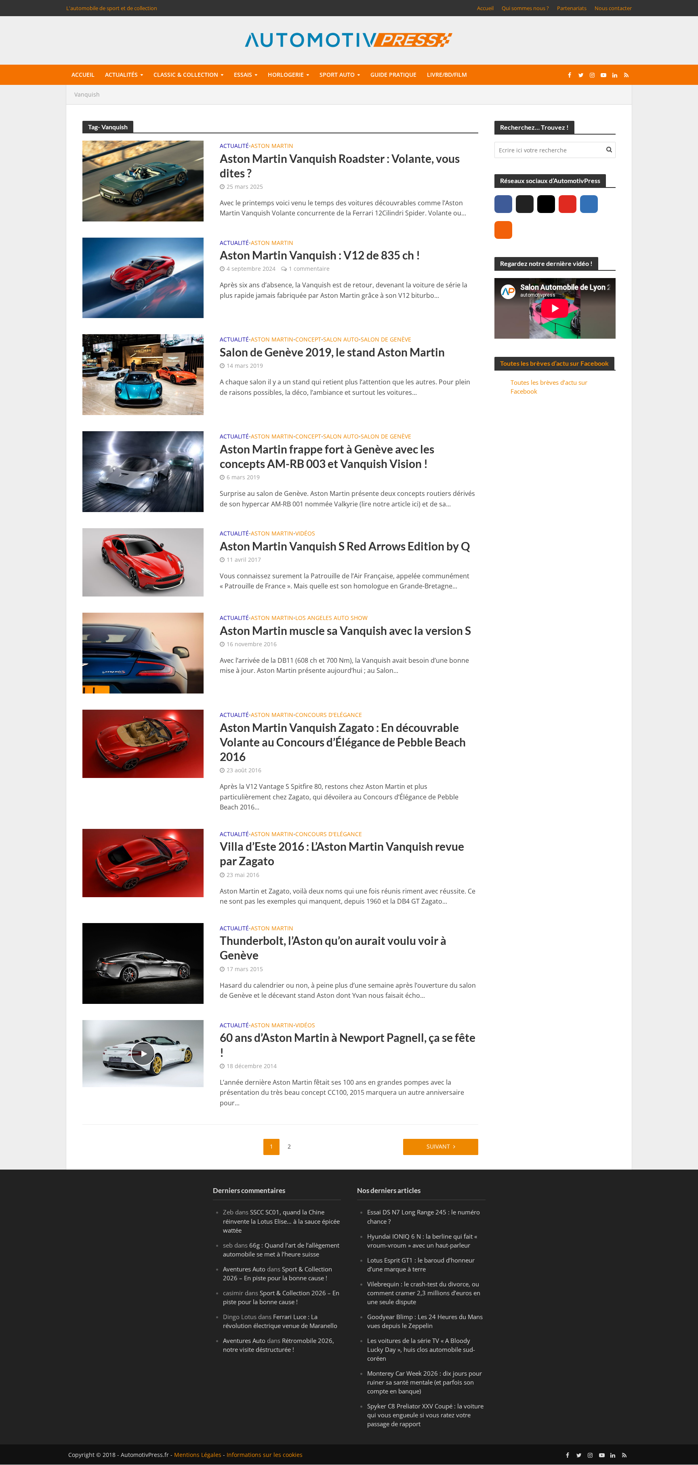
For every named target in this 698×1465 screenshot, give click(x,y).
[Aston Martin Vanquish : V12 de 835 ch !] (143, 277)
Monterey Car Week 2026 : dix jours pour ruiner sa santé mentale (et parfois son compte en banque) (424, 1382)
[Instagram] (546, 204)
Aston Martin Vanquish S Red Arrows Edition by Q (345, 546)
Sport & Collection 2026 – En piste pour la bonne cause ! (277, 1273)
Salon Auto (341, 340)
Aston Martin (272, 146)
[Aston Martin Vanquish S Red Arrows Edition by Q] (143, 561)
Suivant (438, 1146)
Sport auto (337, 74)
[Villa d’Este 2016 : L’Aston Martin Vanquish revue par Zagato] (143, 862)
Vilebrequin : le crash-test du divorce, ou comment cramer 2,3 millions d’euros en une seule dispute (423, 1293)
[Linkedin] (589, 204)
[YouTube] (567, 204)
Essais (243, 74)
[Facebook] (503, 204)
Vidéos (305, 534)
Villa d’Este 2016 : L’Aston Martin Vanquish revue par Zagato (342, 853)
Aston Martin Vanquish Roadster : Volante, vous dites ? (340, 166)
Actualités (121, 74)
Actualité (234, 146)
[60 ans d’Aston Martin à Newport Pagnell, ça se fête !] (143, 1052)
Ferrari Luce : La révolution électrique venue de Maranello (280, 1321)
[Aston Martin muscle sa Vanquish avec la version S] (143, 652)
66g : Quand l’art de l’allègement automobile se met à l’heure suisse (281, 1249)
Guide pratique (393, 74)
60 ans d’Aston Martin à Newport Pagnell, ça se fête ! (347, 1045)
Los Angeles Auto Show (331, 618)
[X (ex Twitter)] (525, 204)
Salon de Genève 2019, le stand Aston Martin (332, 352)
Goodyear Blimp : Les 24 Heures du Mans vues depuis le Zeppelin (425, 1321)
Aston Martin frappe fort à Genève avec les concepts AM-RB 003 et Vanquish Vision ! (327, 456)
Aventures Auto (244, 1269)
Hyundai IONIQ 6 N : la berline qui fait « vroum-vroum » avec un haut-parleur (422, 1240)
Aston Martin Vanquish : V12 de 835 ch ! (320, 255)
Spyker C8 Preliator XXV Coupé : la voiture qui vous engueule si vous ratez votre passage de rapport (425, 1415)
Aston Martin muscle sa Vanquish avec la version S (345, 630)
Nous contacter (613, 8)
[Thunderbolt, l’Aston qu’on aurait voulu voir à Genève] (143, 962)
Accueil (485, 8)
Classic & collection (185, 74)
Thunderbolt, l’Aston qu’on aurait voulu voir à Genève (333, 948)
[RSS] (503, 230)
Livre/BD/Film (447, 74)
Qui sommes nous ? (525, 8)
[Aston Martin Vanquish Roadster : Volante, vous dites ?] (143, 180)
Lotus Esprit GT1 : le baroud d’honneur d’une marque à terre (421, 1264)
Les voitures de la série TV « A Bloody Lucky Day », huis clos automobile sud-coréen (421, 1349)
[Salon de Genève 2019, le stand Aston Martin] (143, 374)
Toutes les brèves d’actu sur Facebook (554, 363)
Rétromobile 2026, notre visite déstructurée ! (278, 1344)
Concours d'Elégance (328, 715)
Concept (308, 340)
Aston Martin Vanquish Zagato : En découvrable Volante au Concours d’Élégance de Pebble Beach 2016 (343, 742)
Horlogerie (286, 74)
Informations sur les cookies (265, 1455)
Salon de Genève (386, 340)
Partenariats (572, 8)
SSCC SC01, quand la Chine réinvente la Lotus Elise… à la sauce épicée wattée (281, 1221)
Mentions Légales (197, 1455)
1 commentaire (309, 268)
